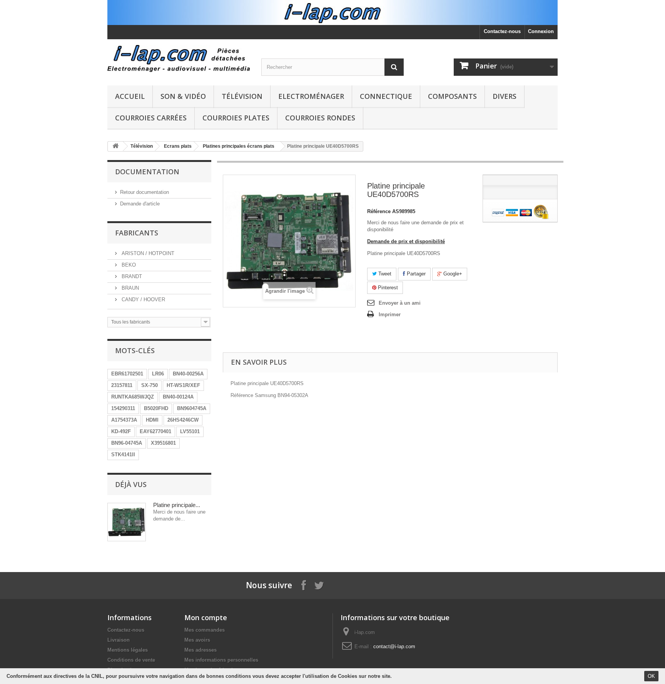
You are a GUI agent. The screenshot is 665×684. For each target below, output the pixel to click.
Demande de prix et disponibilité (406, 241)
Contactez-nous (502, 31)
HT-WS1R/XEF (183, 385)
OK (651, 676)
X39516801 (163, 443)
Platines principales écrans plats (238, 146)
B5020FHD (156, 408)
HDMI (152, 420)
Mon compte (205, 617)
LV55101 (190, 431)
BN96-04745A (126, 443)
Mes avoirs (197, 640)
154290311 (123, 408)
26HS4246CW (183, 420)
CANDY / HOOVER (142, 299)
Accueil (130, 96)
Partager (415, 274)
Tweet (384, 274)
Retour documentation (144, 192)
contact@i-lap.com (394, 646)
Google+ (452, 274)
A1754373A (124, 420)
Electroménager (311, 96)
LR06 (158, 374)
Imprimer (390, 314)
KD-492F (121, 431)
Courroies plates (235, 117)
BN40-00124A (178, 397)
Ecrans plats (178, 146)
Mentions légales (127, 650)
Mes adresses (200, 650)
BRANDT (131, 276)
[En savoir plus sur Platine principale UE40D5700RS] (126, 522)
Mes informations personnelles (221, 660)
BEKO (128, 265)
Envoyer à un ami (400, 303)
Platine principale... (176, 505)
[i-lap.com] (178, 58)
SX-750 (149, 385)
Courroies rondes (320, 117)
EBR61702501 (127, 374)
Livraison (118, 640)
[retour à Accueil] (115, 146)
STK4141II (123, 454)
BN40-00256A (188, 374)
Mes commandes (204, 630)
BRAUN (129, 288)
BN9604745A (191, 408)
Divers (504, 96)
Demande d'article (140, 204)
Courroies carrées (151, 117)
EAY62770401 (155, 431)
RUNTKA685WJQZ (132, 397)
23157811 (121, 385)
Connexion (541, 31)
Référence (379, 211)
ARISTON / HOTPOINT (147, 253)
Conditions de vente (131, 660)
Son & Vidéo (183, 96)
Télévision (242, 96)
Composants (452, 96)
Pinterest (387, 287)
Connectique (386, 96)
